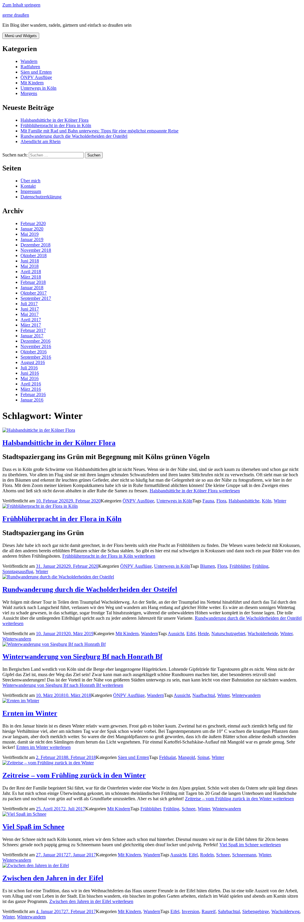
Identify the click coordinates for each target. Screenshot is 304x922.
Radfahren (30, 66)
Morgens (28, 93)
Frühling (260, 566)
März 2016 (30, 389)
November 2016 (35, 346)
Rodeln (207, 854)
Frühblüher (239, 566)
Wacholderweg (285, 911)
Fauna (208, 500)
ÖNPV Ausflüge (36, 77)
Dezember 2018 (35, 244)
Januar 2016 (31, 399)
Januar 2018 (31, 287)
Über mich (30, 180)
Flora (221, 500)
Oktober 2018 (33, 255)
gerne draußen (15, 15)
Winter (280, 500)
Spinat (203, 757)
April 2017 (30, 319)
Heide (203, 633)
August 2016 (32, 362)
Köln (266, 500)
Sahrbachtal (229, 911)
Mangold (186, 757)
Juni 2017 (29, 308)
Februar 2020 (33, 223)
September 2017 (35, 298)
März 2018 (30, 276)
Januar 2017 (31, 335)
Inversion (190, 911)
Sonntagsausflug (17, 571)
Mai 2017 (29, 314)
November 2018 (35, 250)
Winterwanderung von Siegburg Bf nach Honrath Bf (82, 656)
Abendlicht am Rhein (40, 141)
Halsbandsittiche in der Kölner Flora (54, 120)
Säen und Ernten (36, 72)
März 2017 (30, 325)
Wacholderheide (263, 633)
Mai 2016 (29, 378)
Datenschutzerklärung (40, 196)
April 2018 (30, 271)
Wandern (28, 61)
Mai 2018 (29, 266)
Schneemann (244, 854)
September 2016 (35, 357)
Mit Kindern (32, 82)
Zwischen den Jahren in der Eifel (52, 878)
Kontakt (28, 186)
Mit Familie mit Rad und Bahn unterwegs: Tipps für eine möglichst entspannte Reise (99, 130)
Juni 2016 (29, 373)
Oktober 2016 (33, 351)
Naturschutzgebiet (228, 633)
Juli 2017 (29, 303)
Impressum (30, 191)
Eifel (190, 633)
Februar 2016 (33, 394)
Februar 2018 (33, 282)
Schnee (188, 808)
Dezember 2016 (35, 341)
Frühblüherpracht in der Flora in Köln (55, 125)
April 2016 (30, 383)
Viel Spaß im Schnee (33, 827)
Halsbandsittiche (244, 500)
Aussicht (176, 633)
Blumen (207, 566)
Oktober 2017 (33, 292)
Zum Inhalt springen (21, 4)
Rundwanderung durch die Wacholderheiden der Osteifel (73, 136)
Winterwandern (16, 638)
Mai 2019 (29, 234)
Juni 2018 (29, 260)
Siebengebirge (255, 911)
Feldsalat (167, 757)
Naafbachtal (203, 695)
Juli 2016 (29, 367)
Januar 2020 (31, 228)
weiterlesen (195, 490)
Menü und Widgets (21, 36)
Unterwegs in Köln (38, 88)
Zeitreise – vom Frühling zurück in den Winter (74, 775)
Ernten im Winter (29, 713)
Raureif (209, 911)
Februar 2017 (33, 330)
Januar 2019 (31, 239)
